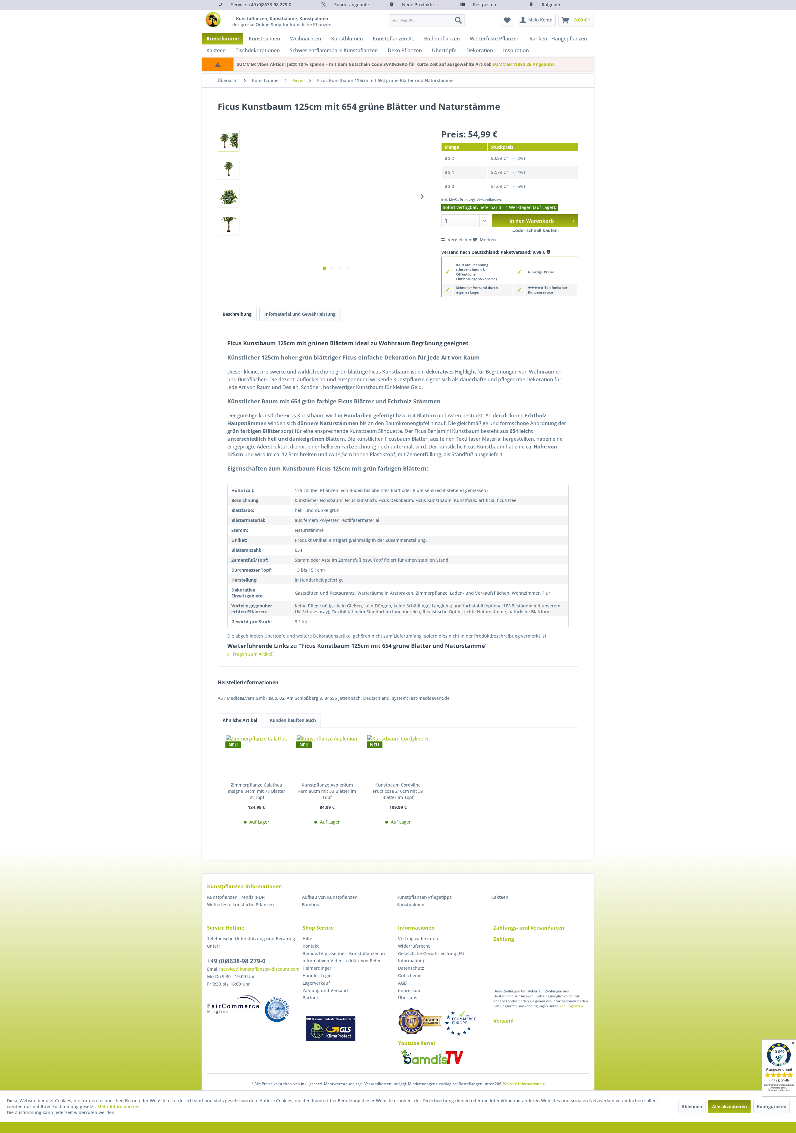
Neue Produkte (418, 4)
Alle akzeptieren (729, 1106)
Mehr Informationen (118, 1106)
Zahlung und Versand (325, 990)
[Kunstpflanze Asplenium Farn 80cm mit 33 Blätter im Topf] (327, 757)
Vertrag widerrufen (418, 938)
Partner (310, 998)
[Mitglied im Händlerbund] (277, 1009)
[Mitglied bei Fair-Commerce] (234, 1004)
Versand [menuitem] (503, 1020)
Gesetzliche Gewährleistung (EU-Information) (432, 957)
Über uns (407, 998)
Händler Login (317, 975)
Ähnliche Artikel (240, 720)
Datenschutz (411, 968)
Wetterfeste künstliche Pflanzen (240, 905)
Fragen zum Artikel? (253, 654)
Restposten (484, 4)
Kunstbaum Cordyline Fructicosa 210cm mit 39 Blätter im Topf (398, 791)
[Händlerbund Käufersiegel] (420, 1021)
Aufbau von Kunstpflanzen (330, 897)
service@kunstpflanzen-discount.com (260, 969)
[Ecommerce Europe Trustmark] (460, 1023)
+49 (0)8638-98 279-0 (236, 961)
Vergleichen (460, 240)
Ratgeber (551, 4)
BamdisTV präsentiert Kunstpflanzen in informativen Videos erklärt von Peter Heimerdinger (344, 960)
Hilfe (307, 938)
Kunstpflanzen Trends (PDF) (236, 897)
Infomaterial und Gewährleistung (300, 314)
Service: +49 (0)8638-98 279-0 (261, 4)
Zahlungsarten (571, 1006)
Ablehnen (692, 1106)
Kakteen (499, 897)
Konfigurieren (771, 1106)
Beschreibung (237, 314)
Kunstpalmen (410, 905)
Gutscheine (410, 975)
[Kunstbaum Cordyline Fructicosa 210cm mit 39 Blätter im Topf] (398, 757)
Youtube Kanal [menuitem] (416, 1043)
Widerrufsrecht (414, 946)
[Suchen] (458, 20)
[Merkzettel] (507, 20)
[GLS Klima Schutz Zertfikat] (331, 1028)
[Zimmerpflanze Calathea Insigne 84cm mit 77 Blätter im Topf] (256, 757)
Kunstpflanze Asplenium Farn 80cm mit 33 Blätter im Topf (327, 791)
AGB (402, 983)
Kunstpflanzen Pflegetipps (424, 897)
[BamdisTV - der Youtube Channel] (432, 1057)
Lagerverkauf (316, 983)
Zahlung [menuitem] (503, 939)
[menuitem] (427, 20)
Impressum (410, 990)
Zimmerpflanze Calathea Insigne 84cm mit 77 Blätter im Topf (256, 791)
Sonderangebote (351, 4)
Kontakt (311, 946)
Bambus (310, 905)
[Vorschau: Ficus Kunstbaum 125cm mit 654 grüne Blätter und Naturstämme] (228, 140)
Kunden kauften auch (293, 720)
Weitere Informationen (523, 1083)
